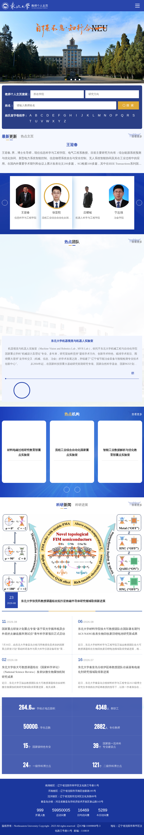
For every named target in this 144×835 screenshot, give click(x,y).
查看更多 (137, 136)
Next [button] (139, 203)
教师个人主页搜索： (17, 94)
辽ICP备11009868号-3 (88, 826)
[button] (67, 490)
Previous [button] (5, 203)
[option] (72, 47)
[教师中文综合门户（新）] (25, 5)
